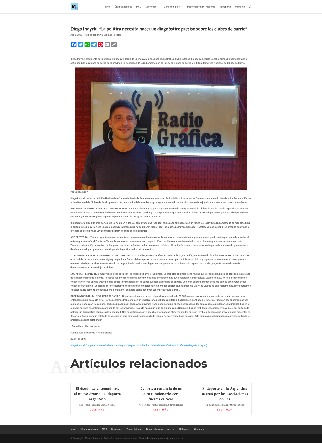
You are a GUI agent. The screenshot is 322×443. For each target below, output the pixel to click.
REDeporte (225, 7)
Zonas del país (172, 7)
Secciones (150, 7)
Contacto (240, 7)
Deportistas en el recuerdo (201, 7)
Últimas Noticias (112, 34)
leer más (97, 410)
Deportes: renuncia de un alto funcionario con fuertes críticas (160, 393)
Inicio (108, 7)
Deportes (96, 405)
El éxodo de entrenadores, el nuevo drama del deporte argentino (97, 393)
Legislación (223, 405)
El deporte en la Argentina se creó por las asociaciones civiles (224, 393)
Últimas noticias (123, 7)
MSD (138, 7)
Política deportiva (93, 34)
